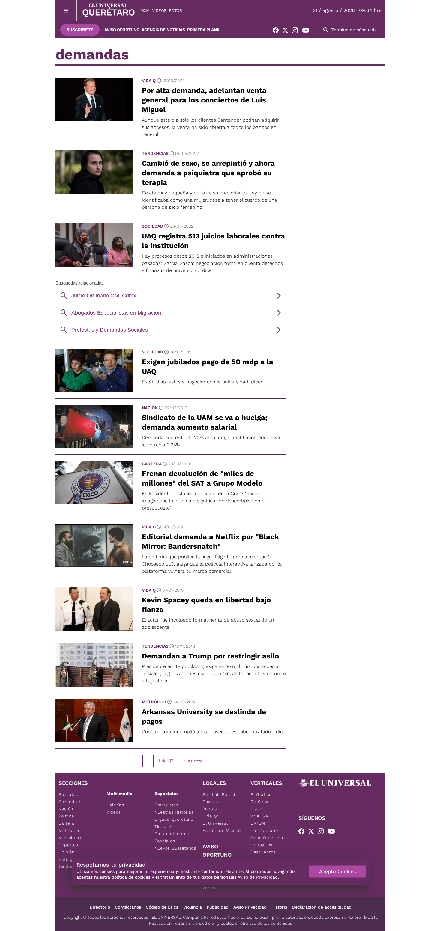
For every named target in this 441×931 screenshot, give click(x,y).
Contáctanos (128, 907)
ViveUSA (259, 816)
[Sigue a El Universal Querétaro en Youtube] (308, 31)
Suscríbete (80, 29)
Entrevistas (166, 804)
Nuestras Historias (174, 812)
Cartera (152, 463)
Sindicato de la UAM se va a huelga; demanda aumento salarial (204, 422)
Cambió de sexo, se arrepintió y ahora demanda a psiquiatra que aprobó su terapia (208, 173)
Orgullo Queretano (174, 819)
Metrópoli (154, 701)
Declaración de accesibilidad (322, 907)
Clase (256, 808)
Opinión (66, 852)
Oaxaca (210, 801)
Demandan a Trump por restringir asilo (210, 656)
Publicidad (218, 907)
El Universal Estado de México (221, 827)
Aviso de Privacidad (258, 877)
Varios (208, 887)
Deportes (68, 844)
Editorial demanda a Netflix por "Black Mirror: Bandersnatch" (210, 542)
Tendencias (155, 153)
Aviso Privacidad (250, 907)
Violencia (192, 907)
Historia (279, 907)
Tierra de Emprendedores (171, 830)
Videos (159, 10)
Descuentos (263, 852)
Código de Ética (162, 907)
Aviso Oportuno (121, 29)
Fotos (175, 10)
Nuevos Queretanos (175, 848)
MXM (145, 10)
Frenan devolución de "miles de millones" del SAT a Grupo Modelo (202, 478)
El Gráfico (261, 794)
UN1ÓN (257, 823)
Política (66, 816)
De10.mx (259, 801)
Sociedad (152, 226)
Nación (150, 407)
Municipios (69, 837)
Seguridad (69, 801)
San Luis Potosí (218, 794)
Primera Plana (203, 29)
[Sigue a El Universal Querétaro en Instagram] (297, 31)
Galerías (115, 804)
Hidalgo (210, 816)
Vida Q (149, 80)
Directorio (100, 907)
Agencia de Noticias (163, 29)
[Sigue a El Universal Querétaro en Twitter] (287, 31)
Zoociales (164, 840)
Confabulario (264, 830)
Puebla (209, 808)
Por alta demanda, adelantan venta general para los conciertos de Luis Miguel (204, 100)
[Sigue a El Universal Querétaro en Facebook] (277, 31)
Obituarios (261, 844)
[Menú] (66, 10)
